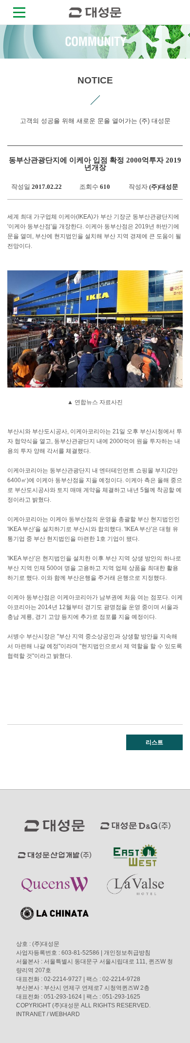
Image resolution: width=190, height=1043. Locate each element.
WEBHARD (65, 1014)
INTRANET (30, 1014)
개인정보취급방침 (127, 952)
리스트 (154, 742)
